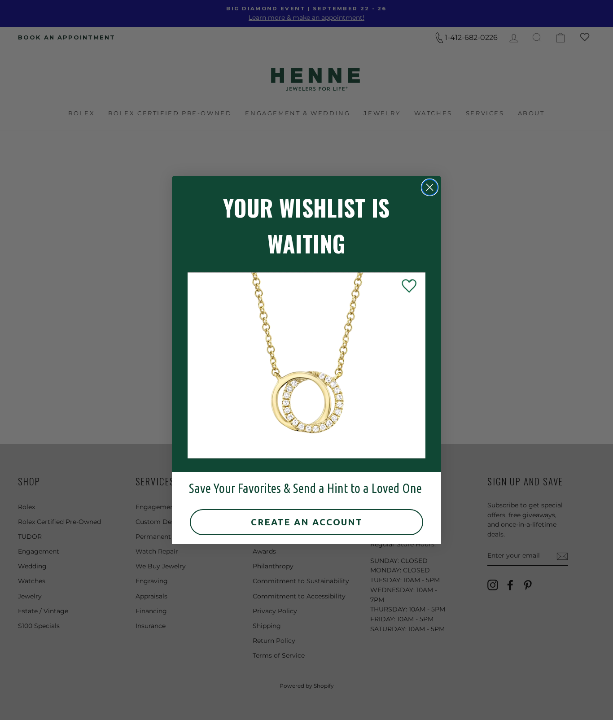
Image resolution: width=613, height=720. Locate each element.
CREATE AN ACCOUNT (307, 522)
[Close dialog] (430, 187)
